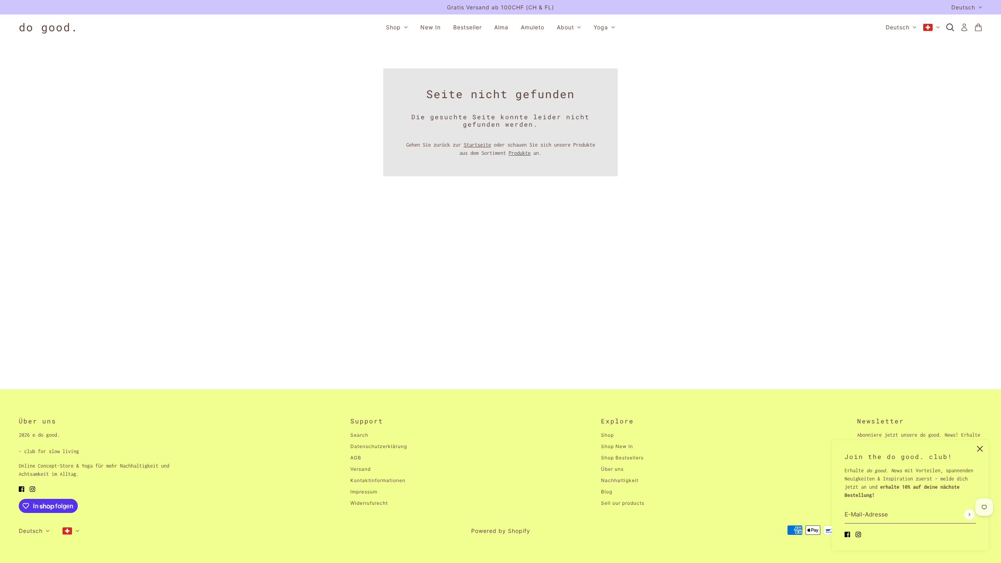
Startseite (477, 145)
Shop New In (617, 446)
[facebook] (847, 534)
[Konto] (964, 27)
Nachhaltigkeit (620, 480)
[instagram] (858, 534)
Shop (607, 435)
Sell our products (622, 503)
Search (359, 435)
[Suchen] (950, 27)
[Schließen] (980, 449)
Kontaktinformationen (377, 480)
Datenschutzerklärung (378, 446)
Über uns (612, 469)
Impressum (363, 492)
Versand (360, 469)
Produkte (520, 153)
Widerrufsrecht (369, 503)
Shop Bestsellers (622, 458)
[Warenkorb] (978, 27)
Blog (606, 492)
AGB (355, 458)
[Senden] (969, 514)
